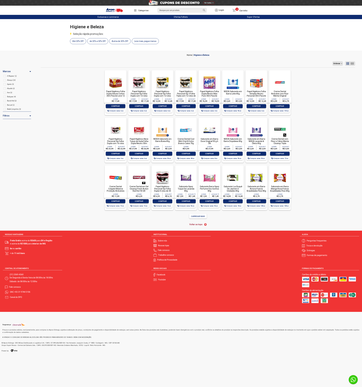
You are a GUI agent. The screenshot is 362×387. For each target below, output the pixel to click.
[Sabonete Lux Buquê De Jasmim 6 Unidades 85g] (232, 171)
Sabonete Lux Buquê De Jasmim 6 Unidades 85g (233, 188)
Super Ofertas (253, 17)
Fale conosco (164, 250)
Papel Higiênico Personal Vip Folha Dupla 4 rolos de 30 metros (162, 189)
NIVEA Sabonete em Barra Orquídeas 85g (233, 140)
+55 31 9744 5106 (22, 292)
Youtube (162, 279)
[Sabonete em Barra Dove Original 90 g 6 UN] (209, 124)
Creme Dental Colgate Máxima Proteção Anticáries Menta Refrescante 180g (115, 190)
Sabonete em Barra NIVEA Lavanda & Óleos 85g (256, 141)
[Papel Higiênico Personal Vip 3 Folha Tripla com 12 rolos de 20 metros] (185, 76)
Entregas (311, 250)
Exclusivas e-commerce (108, 17)
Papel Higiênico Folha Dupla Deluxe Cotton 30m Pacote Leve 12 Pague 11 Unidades (115, 94)
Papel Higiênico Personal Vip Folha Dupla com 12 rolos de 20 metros (162, 94)
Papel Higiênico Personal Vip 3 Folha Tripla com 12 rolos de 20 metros (186, 94)
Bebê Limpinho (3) (14, 109)
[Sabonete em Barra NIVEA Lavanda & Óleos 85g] (256, 124)
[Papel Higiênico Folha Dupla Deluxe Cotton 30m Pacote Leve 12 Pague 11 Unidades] (115, 76)
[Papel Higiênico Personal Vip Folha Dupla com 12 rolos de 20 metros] (162, 76)
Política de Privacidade (167, 260)
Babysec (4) (11, 96)
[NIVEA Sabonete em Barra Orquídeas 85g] (232, 124)
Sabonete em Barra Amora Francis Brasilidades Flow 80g (256, 188)
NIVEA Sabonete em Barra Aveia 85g (162, 140)
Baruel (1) (11, 105)
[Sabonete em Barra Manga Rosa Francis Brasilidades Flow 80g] (279, 171)
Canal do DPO (16, 297)
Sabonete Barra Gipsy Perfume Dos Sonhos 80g (209, 188)
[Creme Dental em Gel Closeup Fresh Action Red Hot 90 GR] (139, 171)
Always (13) (11, 80)
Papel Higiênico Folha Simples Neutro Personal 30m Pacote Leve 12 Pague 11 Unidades (256, 95)
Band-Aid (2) (12, 100)
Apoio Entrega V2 (189, 55)
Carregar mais (198, 216)
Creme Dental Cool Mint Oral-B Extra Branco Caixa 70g (186, 141)
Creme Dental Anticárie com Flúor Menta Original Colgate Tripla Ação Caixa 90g (280, 95)
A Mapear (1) (12, 76)
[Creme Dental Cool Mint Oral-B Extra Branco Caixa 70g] (185, 124)
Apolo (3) (10, 84)
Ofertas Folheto (181, 17)
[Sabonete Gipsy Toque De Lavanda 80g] (185, 171)
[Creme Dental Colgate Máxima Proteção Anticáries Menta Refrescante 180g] (115, 171)
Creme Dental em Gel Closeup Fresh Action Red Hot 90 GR (139, 188)
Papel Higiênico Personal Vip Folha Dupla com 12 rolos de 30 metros (139, 94)
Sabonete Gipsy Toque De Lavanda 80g (186, 188)
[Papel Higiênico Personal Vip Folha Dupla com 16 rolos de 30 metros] (115, 124)
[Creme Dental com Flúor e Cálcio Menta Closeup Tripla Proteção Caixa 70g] (279, 124)
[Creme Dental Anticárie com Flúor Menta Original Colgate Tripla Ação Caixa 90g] (279, 76)
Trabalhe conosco (166, 255)
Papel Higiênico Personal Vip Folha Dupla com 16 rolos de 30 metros (115, 142)
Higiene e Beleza (201, 55)
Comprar (115, 106)
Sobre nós (162, 241)
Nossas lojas (163, 245)
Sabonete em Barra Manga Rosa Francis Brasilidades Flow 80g (279, 188)
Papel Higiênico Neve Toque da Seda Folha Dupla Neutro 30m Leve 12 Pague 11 (139, 142)
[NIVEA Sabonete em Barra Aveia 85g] (162, 124)
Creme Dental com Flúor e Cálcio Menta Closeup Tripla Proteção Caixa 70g (280, 142)
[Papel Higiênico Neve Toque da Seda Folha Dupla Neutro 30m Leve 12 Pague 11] (139, 124)
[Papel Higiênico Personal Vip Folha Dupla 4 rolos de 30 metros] (162, 171)
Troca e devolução (314, 246)
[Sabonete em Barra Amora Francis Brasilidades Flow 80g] (256, 171)
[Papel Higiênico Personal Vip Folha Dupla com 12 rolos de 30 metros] (139, 76)
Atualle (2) (11, 88)
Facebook (161, 275)
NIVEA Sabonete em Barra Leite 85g (233, 92)
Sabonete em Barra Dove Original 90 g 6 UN (209, 141)
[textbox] (182, 10)
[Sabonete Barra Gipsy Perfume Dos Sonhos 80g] (209, 171)
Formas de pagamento (317, 255)
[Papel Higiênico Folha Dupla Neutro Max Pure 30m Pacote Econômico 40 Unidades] (209, 76)
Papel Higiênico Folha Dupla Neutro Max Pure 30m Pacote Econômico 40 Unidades (209, 95)
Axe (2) (9, 92)
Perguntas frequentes (317, 241)
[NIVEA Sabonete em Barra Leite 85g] (232, 76)
